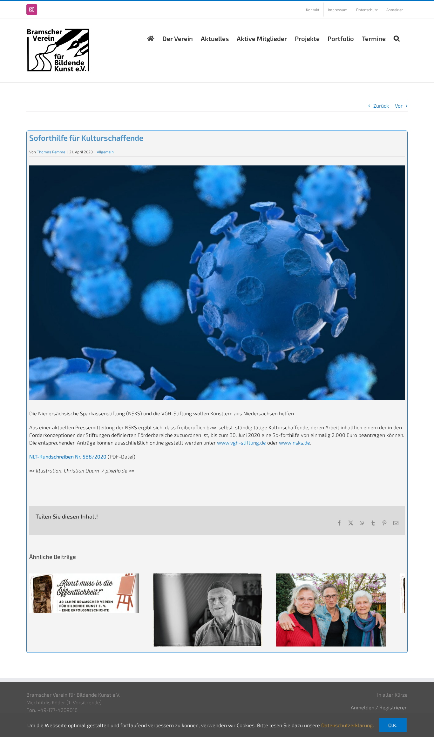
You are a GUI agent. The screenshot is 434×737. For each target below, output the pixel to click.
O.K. (392, 725)
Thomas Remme (51, 152)
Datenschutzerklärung (347, 725)
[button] (397, 36)
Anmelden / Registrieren (379, 711)
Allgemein (105, 152)
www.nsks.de (294, 442)
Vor (399, 106)
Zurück (381, 106)
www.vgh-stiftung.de (241, 442)
